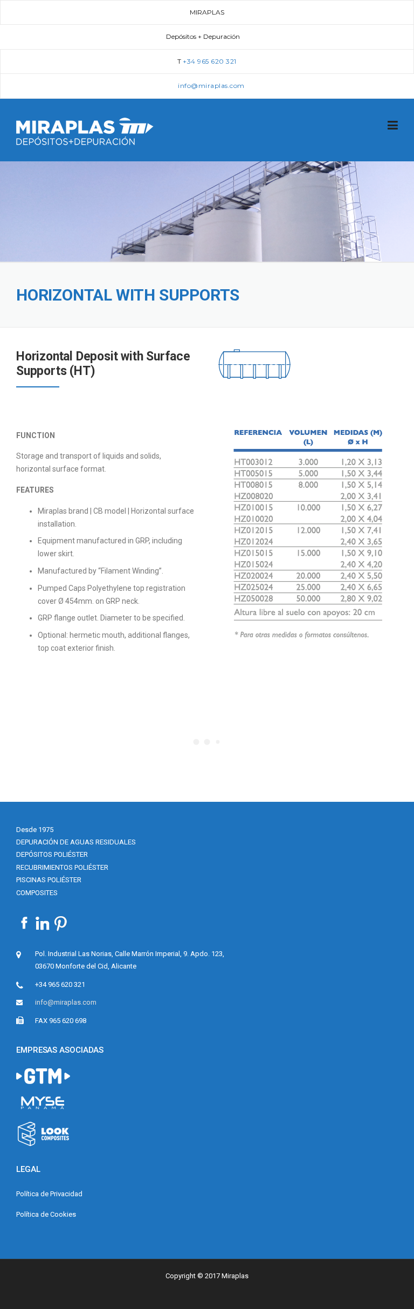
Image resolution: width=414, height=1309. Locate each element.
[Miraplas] (85, 130)
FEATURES (35, 490)
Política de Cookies (46, 1214)
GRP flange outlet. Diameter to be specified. (111, 617)
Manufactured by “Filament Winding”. (100, 571)
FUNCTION (35, 435)
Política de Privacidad (49, 1194)
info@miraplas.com (65, 1002)
